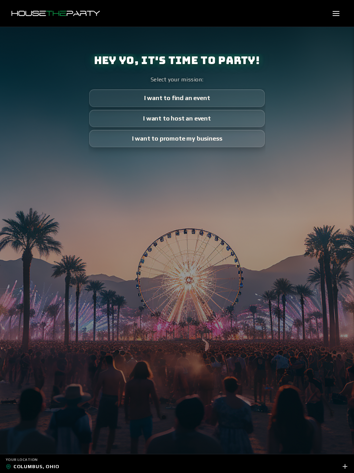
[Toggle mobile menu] (336, 13)
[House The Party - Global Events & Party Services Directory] (55, 13)
